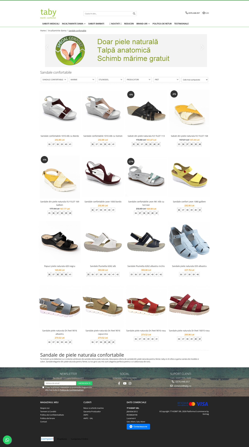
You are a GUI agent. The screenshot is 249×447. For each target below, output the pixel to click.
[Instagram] (130, 383)
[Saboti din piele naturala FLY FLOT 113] (146, 111)
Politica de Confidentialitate (72, 390)
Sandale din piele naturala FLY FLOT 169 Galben (59, 203)
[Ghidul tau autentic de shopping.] (47, 439)
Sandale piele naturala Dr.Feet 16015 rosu (189, 330)
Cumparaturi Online (79, 439)
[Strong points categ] (124, 50)
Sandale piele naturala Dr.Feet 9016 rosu (146, 330)
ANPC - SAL (88, 418)
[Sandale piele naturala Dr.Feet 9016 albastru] (60, 306)
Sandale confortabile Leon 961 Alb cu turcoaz (146, 203)
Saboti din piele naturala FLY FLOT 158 (189, 136)
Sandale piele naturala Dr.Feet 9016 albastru (59, 332)
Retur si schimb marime (93, 408)
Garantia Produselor (92, 411)
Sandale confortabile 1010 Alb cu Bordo (60, 136)
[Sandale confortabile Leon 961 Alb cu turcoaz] (146, 177)
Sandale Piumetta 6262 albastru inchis (146, 266)
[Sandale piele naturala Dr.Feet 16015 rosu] (189, 306)
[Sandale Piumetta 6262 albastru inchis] (146, 242)
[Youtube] (124, 383)
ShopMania (62, 439)
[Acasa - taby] (58, 14)
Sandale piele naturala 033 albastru (189, 266)
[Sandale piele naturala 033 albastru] (189, 242)
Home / (44, 30)
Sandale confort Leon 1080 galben (189, 201)
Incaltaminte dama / (58, 30)
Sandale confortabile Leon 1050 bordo (103, 201)
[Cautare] (134, 13)
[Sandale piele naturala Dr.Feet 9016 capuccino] (103, 306)
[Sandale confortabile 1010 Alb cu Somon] (103, 111)
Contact (43, 421)
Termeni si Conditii (48, 411)
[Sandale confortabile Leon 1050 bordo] (103, 177)
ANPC (85, 415)
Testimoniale (181, 23)
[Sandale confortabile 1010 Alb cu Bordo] (60, 111)
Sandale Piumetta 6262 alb (103, 266)
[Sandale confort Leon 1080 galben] (189, 177)
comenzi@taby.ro (182, 385)
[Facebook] (119, 383)
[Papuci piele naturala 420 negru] (60, 242)
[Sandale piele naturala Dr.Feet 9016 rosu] (146, 306)
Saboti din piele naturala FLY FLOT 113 (146, 136)
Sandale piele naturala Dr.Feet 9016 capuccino (103, 332)
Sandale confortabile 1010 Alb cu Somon (102, 136)
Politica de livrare (47, 418)
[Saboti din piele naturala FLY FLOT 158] (189, 111)
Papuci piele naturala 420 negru (59, 266)
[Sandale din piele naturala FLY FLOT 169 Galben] (60, 177)
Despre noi (44, 408)
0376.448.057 (182, 381)
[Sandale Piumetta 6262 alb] (103, 242)
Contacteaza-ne (140, 426)
